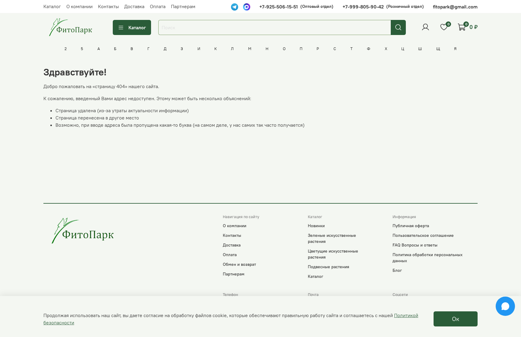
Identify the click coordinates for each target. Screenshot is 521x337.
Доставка (134, 6)
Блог (397, 270)
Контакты (108, 6)
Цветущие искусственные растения (333, 254)
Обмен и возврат (239, 264)
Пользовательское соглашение (423, 235)
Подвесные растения (328, 266)
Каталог (52, 6)
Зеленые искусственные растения (332, 238)
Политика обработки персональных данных (428, 257)
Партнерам (183, 6)
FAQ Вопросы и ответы (415, 245)
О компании (79, 6)
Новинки (316, 225)
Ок (455, 319)
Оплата (158, 6)
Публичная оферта (411, 225)
